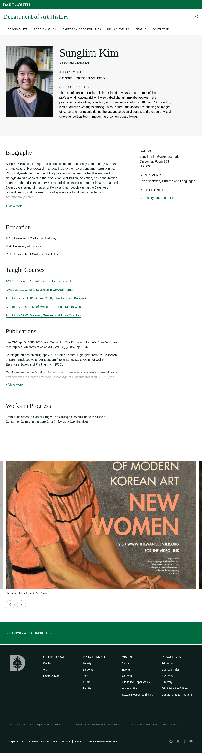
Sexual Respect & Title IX (137, 694)
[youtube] (191, 741)
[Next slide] (21, 604)
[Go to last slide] (10, 604)
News (125, 663)
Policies (79, 741)
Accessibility (129, 688)
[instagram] (184, 741)
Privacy (66, 741)
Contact (48, 663)
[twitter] (177, 741)
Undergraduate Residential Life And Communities (155, 724)
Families (88, 688)
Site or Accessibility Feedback (102, 741)
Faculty (87, 663)
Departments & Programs (177, 694)
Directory (167, 682)
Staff (85, 675)
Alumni (87, 682)
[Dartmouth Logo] (16, 4)
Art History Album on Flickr (157, 198)
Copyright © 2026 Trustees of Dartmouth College (33, 741)
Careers (127, 675)
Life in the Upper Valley (136, 682)
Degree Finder (170, 669)
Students (88, 669)
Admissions (169, 663)
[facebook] (171, 741)
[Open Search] (197, 16)
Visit (45, 669)
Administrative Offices (175, 688)
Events (126, 669)
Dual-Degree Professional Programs (48, 724)
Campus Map (51, 675)
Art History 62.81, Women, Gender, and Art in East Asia (43, 315)
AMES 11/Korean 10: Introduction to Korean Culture (41, 281)
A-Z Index (167, 675)
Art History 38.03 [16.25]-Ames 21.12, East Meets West (44, 306)
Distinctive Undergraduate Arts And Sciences (98, 724)
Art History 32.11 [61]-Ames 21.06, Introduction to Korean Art (47, 298)
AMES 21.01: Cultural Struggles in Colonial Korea (39, 289)
